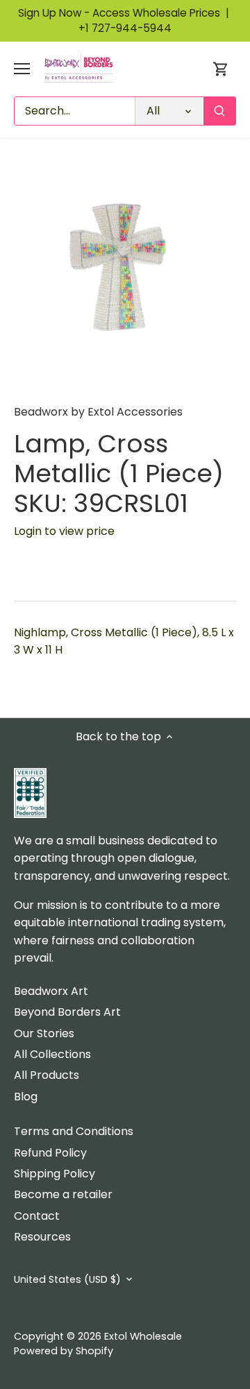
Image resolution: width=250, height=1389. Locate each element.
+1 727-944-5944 (125, 28)
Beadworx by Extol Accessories (98, 412)
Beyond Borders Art (67, 1012)
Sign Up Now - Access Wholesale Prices (125, 13)
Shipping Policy (54, 1174)
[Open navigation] (22, 68)
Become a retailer (63, 1194)
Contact (37, 1216)
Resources (42, 1237)
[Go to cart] (220, 69)
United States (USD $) (67, 1280)
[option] (125, 276)
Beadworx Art (51, 991)
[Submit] (219, 111)
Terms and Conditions (73, 1131)
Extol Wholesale (143, 1336)
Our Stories (44, 1033)
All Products (46, 1075)
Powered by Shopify (63, 1351)
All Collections (52, 1054)
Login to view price (64, 531)
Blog (26, 1097)
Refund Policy (50, 1153)
